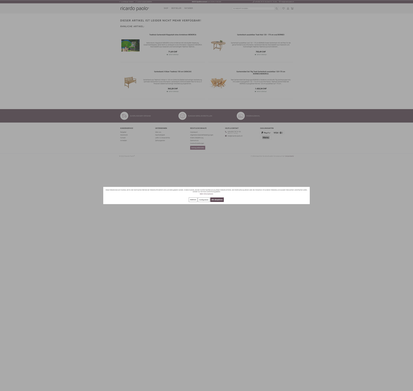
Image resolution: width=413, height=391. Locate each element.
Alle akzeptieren (217, 200)
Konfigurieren (203, 200)
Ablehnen (193, 200)
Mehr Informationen (206, 194)
